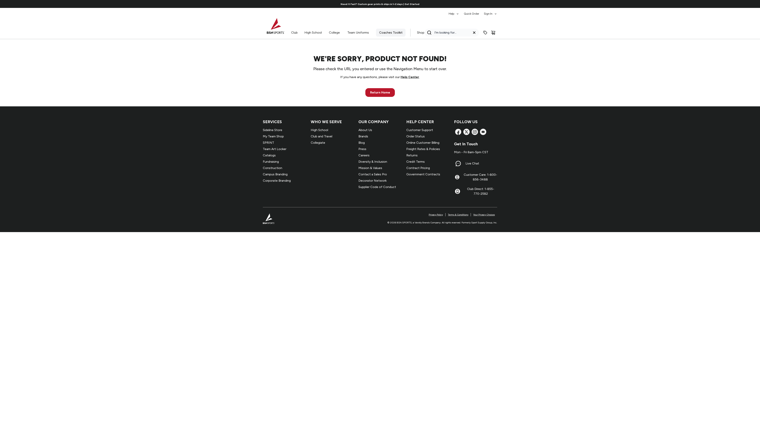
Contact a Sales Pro (372, 174)
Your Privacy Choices (484, 214)
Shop (420, 32)
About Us (365, 130)
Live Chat (472, 163)
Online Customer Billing (422, 143)
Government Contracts (423, 174)
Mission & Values (370, 168)
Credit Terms (415, 161)
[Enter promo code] (485, 33)
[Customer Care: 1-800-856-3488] (457, 177)
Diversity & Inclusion (372, 161)
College (334, 32)
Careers (364, 155)
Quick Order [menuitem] (471, 13)
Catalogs (269, 155)
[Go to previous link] (248, 4)
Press (362, 149)
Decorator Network (372, 180)
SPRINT (268, 143)
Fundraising (271, 161)
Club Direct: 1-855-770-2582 (480, 191)
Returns (412, 155)
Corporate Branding (277, 180)
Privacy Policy (436, 214)
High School (313, 32)
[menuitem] (454, 12)
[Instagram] (475, 132)
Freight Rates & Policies (423, 149)
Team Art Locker (274, 149)
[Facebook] (458, 132)
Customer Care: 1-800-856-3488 (480, 177)
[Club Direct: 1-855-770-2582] (457, 191)
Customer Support (419, 130)
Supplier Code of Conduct (377, 187)
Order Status (415, 136)
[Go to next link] (511, 4)
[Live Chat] (458, 163)
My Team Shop (273, 136)
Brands (363, 136)
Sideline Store (272, 130)
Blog (361, 143)
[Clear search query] (474, 33)
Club (294, 32)
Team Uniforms (358, 32)
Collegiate (318, 143)
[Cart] (493, 33)
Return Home (380, 92)
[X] (466, 132)
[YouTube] (483, 132)
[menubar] (473, 12)
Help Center (410, 77)
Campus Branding (275, 174)
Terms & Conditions (458, 214)
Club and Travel (321, 136)
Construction (272, 168)
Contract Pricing (418, 168)
